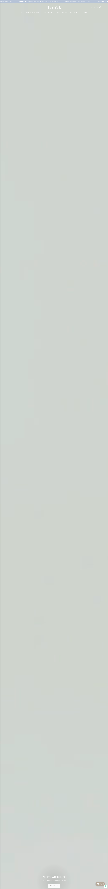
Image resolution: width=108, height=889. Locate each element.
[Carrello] (97, 7)
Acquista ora (54, 885)
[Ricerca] (90, 7)
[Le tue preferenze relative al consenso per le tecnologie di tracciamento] (105, 886)
